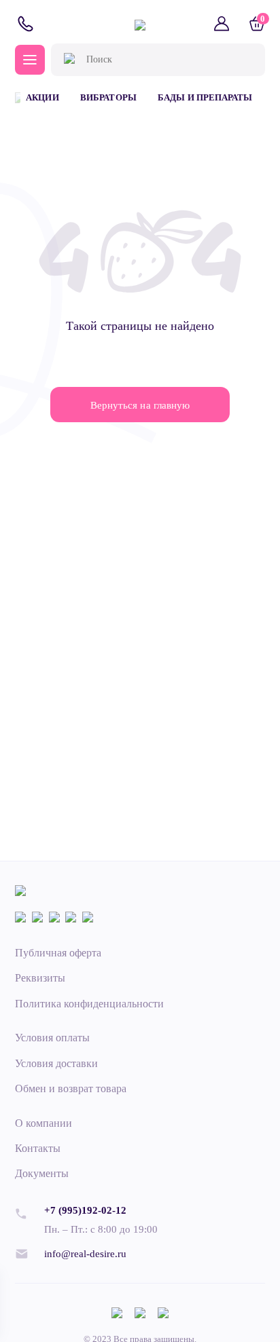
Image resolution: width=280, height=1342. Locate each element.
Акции (42, 97)
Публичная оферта (58, 952)
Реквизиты (40, 977)
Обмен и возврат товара (70, 1088)
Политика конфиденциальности (89, 1003)
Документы (42, 1173)
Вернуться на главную (139, 405)
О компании (43, 1123)
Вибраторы (108, 97)
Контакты (37, 1148)
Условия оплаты (52, 1037)
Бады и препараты (204, 97)
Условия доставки (56, 1063)
